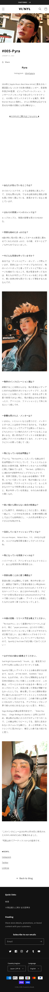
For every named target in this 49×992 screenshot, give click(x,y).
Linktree (5, 868)
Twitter (5, 862)
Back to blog (26, 878)
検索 (7, 901)
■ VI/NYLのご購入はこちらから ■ (24, 116)
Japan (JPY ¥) (15, 968)
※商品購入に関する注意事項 (17, 907)
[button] (3, 9)
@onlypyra (30, 73)
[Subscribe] (41, 941)
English (33, 968)
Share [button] (7, 62)
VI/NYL (21, 987)
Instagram (6, 857)
